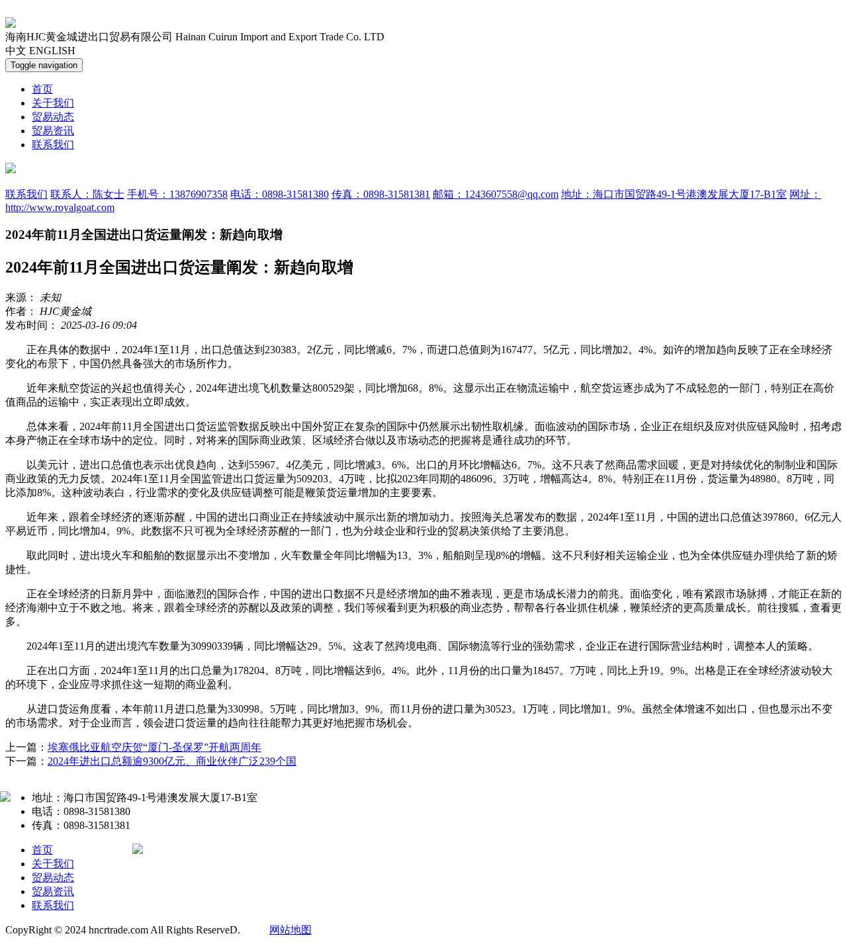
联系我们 (53, 144)
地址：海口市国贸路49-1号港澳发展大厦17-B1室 (674, 194)
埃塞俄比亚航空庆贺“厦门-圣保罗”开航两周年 (154, 747)
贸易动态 (53, 116)
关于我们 (53, 102)
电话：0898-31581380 (279, 194)
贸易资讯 (53, 130)
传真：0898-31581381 (381, 194)
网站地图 (290, 929)
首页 (42, 89)
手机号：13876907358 (177, 194)
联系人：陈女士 (87, 194)
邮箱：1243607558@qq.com (495, 194)
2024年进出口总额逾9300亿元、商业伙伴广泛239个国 (172, 761)
